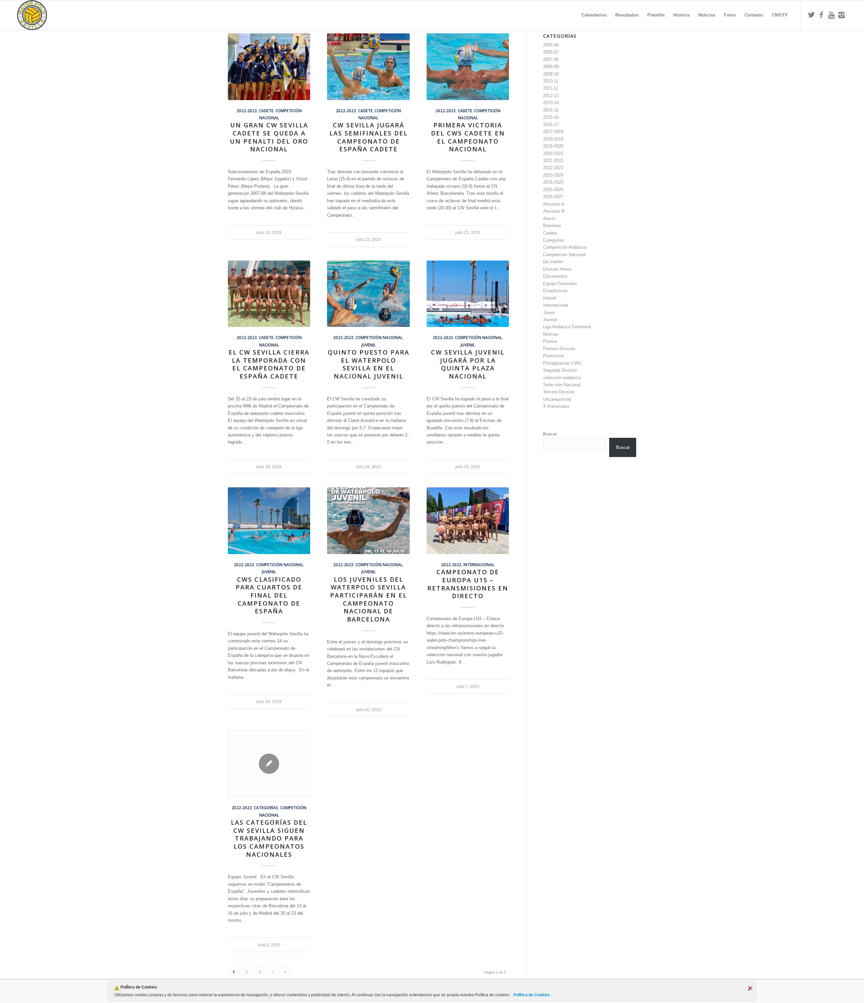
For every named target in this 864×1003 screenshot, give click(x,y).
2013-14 (551, 102)
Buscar (550, 434)
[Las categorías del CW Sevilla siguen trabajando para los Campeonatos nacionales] (269, 763)
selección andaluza (561, 377)
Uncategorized (557, 399)
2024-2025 (553, 182)
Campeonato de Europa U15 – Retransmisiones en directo (467, 584)
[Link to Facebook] (821, 15)
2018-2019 (553, 139)
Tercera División (558, 391)
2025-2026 (553, 189)
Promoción (553, 355)
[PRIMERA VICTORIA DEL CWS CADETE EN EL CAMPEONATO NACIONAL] (468, 66)
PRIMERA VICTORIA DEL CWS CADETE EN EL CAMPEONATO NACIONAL (468, 137)
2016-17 (551, 124)
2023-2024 (553, 175)
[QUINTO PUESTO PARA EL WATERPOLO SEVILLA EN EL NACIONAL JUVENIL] (368, 294)
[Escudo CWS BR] (32, 15)
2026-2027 (553, 196)
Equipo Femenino (560, 283)
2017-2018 (553, 131)
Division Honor (557, 269)
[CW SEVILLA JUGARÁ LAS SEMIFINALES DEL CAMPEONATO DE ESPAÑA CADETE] (368, 66)
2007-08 (551, 59)
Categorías (266, 807)
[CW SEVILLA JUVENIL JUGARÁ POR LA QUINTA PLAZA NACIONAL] (468, 294)
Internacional (478, 564)
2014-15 (551, 110)
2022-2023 (247, 110)
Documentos (555, 276)
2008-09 (551, 66)
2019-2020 (553, 146)
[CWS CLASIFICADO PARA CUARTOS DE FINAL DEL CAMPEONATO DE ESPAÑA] (269, 520)
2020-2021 (553, 153)
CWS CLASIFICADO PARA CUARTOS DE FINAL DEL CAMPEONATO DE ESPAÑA (269, 595)
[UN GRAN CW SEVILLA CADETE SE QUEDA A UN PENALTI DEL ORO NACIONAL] (269, 66)
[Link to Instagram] (842, 15)
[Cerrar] (750, 988)
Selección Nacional (561, 384)
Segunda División (560, 370)
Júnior (549, 312)
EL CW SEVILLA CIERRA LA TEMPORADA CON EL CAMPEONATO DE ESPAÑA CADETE (268, 364)
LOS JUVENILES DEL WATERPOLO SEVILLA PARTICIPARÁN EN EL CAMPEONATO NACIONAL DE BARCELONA (368, 599)
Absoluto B (554, 211)
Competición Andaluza (565, 247)
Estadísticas (555, 290)
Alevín (549, 218)
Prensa (550, 341)
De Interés (553, 261)
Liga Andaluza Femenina (567, 326)
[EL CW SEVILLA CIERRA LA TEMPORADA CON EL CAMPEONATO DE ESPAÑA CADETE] (269, 294)
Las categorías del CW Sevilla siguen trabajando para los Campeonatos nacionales (269, 838)
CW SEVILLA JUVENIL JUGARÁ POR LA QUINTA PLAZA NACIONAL (468, 364)
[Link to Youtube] (832, 15)
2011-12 (550, 88)
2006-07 (551, 52)
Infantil (549, 298)
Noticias (551, 334)
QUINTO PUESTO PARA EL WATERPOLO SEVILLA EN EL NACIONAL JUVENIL (368, 364)
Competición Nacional (379, 337)
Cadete (266, 110)
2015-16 (551, 117)
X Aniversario (556, 406)
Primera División (559, 348)
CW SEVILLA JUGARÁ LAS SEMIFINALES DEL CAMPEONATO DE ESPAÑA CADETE (368, 137)
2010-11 (550, 81)
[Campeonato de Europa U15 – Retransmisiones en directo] (468, 520)
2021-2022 (553, 160)
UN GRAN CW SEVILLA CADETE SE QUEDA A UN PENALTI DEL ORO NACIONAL (269, 137)
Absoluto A (553, 204)
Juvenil (368, 344)
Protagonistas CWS (562, 363)
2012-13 (551, 95)
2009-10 (551, 74)
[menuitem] (594, 15)
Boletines (552, 225)
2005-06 (551, 45)
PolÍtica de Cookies (531, 995)
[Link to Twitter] (811, 15)
